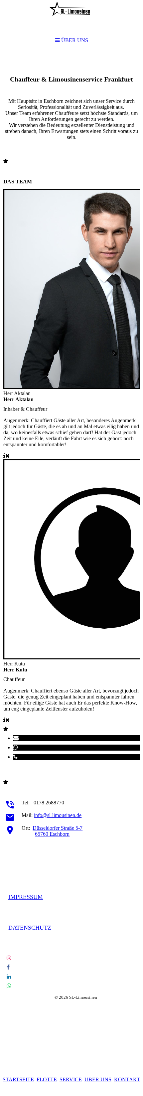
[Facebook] (8, 967)
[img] (71, 17)
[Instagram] (9, 958)
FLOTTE (47, 1079)
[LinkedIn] (9, 976)
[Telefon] (15, 757)
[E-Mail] (16, 738)
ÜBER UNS (97, 1079)
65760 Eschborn (52, 834)
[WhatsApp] (15, 747)
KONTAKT (127, 1079)
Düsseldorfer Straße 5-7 (57, 828)
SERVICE (71, 1079)
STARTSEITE (18, 1079)
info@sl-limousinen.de (57, 815)
